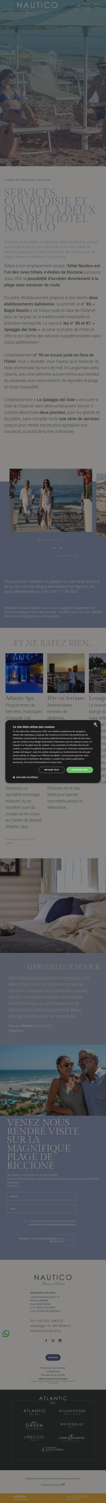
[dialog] (53, 751)
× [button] (96, 726)
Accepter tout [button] (80, 769)
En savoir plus (55, 762)
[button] (25, 777)
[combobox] (95, 723)
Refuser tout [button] (51, 769)
